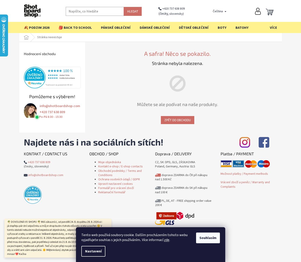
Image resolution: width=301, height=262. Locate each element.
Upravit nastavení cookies (115, 184)
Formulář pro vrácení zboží (116, 188)
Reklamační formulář (111, 192)
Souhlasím (208, 237)
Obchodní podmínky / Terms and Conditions (120, 173)
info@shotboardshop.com (60, 106)
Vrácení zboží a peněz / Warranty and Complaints (245, 184)
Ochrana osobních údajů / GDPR (119, 179)
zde (166, 239)
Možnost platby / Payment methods (244, 174)
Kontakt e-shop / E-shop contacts (120, 166)
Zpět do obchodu (177, 120)
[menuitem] (36, 27)
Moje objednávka (109, 162)
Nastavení (93, 251)
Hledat (132, 11)
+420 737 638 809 (173, 8)
